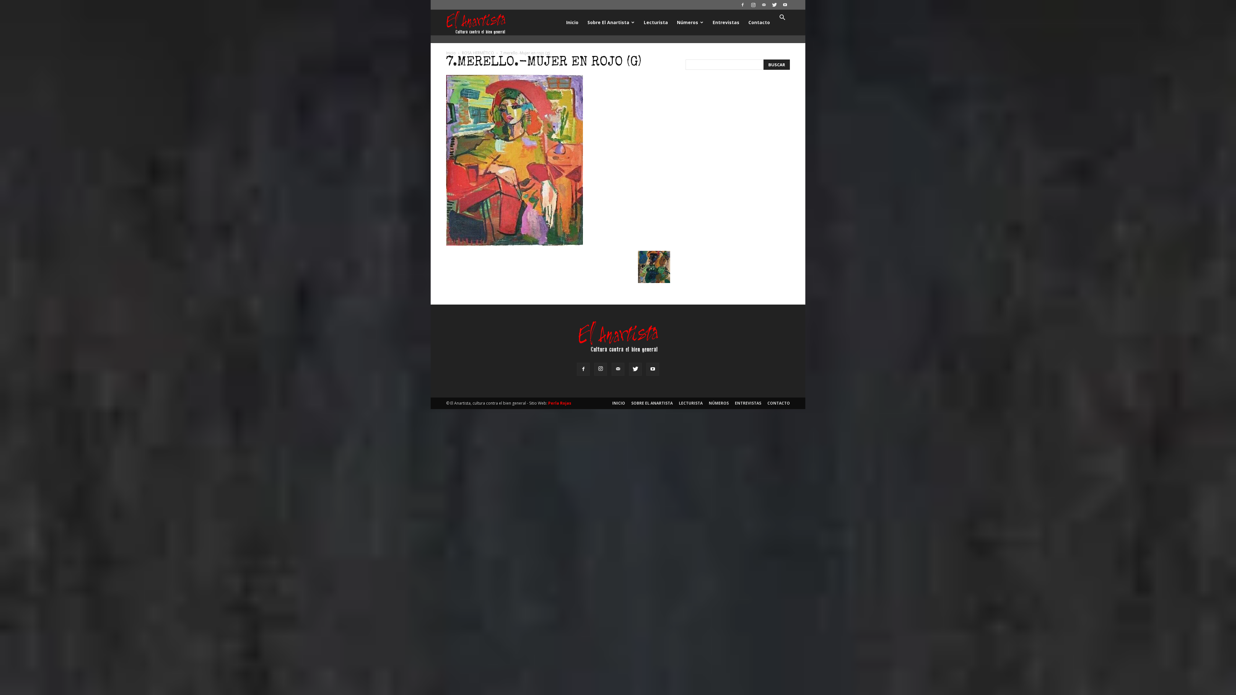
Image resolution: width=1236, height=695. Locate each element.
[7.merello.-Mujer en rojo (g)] (514, 244)
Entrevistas (726, 22)
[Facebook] (742, 5)
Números (687, 22)
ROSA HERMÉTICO (478, 53)
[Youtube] (785, 5)
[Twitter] (774, 5)
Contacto (759, 22)
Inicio (572, 22)
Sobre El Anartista (608, 22)
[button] (782, 18)
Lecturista (656, 22)
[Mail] (764, 5)
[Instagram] (753, 5)
